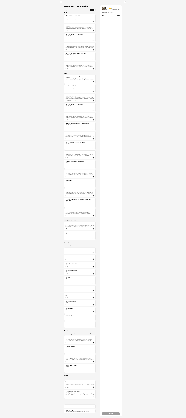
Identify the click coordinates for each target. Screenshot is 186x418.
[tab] (73, 10)
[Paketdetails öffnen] (93, 59)
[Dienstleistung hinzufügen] (93, 252)
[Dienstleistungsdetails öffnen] (93, 21)
